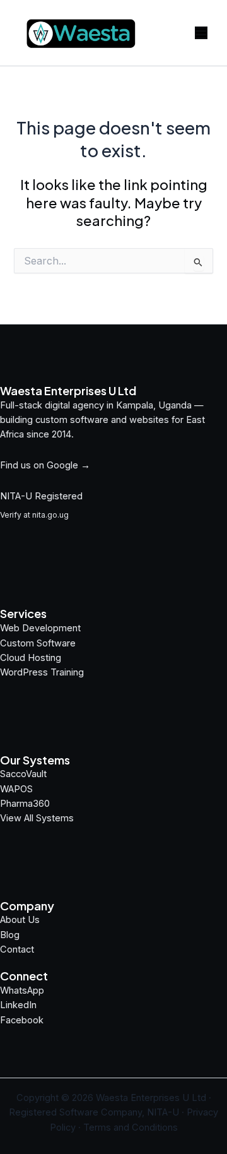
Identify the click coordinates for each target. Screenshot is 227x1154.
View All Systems (37, 818)
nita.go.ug (50, 515)
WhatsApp (22, 990)
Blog (10, 935)
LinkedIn (18, 1005)
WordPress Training (42, 672)
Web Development (40, 628)
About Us (20, 919)
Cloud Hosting (30, 657)
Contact (17, 949)
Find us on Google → (45, 465)
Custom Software (38, 643)
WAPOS (16, 789)
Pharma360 (25, 803)
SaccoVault (23, 774)
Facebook (22, 1020)
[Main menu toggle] (201, 33)
